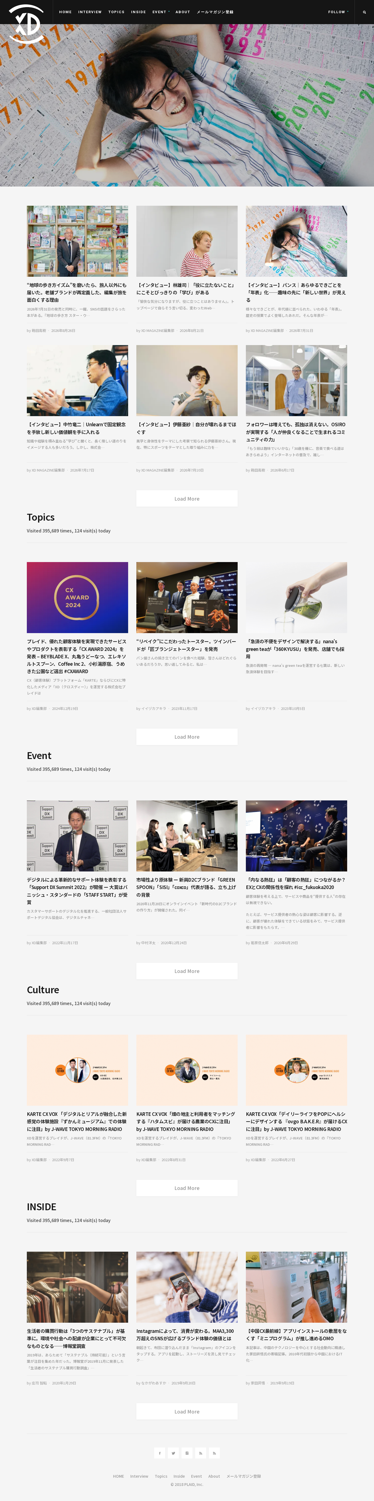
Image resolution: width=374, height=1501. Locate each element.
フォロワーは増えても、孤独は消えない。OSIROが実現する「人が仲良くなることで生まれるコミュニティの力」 (296, 431)
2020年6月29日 (286, 942)
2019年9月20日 (183, 1383)
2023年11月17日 (184, 708)
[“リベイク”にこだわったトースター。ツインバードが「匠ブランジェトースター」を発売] (187, 597)
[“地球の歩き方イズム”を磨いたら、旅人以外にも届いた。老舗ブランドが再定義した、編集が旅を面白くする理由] (77, 241)
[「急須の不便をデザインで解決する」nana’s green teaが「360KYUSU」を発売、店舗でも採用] (296, 597)
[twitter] (173, 1453)
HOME (65, 12)
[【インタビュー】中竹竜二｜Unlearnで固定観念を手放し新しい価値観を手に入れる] (77, 380)
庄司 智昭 (39, 1383)
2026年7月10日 (192, 470)
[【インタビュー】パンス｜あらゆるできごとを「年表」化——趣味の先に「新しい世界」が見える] (296, 241)
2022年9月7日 (63, 1159)
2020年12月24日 (174, 942)
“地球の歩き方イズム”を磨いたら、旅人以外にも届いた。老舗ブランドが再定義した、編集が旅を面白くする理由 (77, 292)
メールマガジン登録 (215, 12)
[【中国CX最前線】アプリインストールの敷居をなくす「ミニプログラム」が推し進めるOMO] (296, 1287)
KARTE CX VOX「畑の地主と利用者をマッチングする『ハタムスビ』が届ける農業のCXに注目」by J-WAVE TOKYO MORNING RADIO (185, 1121)
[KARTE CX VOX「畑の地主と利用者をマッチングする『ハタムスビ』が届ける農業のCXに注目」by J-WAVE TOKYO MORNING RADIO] (187, 1070)
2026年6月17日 (282, 470)
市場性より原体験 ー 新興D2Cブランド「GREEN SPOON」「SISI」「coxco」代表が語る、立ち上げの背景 (186, 887)
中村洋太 (148, 942)
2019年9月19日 (282, 1383)
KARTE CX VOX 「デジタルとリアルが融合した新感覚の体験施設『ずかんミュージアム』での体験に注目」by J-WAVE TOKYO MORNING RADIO (76, 1121)
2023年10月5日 (293, 708)
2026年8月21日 (192, 330)
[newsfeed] (200, 1453)
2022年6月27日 (283, 1159)
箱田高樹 (39, 330)
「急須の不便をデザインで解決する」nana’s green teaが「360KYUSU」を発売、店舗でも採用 (295, 648)
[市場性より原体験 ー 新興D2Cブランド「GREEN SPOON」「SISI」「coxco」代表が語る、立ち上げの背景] (187, 835)
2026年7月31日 (109, 171)
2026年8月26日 (63, 330)
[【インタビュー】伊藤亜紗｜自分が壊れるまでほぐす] (187, 380)
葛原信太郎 (260, 942)
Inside (138, 12)
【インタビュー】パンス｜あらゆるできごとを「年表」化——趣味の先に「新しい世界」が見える (296, 292)
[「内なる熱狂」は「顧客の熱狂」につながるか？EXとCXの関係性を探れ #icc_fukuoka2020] (296, 835)
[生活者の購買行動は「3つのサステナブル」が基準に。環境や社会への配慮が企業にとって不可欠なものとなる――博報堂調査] (77, 1287)
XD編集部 (39, 708)
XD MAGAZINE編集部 (75, 171)
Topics (116, 12)
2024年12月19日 (65, 708)
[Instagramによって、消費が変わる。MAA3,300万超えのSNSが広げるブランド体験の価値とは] (187, 1287)
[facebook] (159, 1453)
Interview (90, 12)
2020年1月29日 (64, 1383)
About (183, 12)
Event (159, 12)
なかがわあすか (153, 1383)
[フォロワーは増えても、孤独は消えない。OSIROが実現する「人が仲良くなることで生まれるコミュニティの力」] (296, 380)
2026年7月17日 (82, 470)
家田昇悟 (258, 1383)
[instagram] (187, 1453)
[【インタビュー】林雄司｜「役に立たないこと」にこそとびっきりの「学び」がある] (187, 241)
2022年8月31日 (174, 1159)
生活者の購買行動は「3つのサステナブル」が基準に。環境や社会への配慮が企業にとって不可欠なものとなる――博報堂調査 (76, 1338)
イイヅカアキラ (153, 708)
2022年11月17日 (65, 942)
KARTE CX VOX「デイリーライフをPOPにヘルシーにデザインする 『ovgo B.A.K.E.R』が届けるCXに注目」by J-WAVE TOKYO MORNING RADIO (296, 1121)
